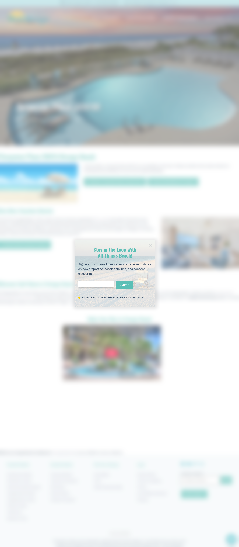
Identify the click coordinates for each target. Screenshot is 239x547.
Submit (124, 284)
